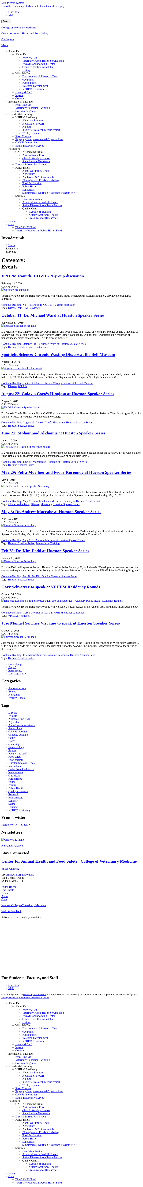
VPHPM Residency (29, 307)
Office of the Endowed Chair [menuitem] (38, 67)
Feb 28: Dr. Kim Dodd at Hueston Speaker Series (45, 551)
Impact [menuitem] (19, 95)
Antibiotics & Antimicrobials (38, 1129)
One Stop (13, 11)
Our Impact (7, 39)
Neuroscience (15, 772)
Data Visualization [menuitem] (32, 199)
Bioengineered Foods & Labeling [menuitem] (40, 180)
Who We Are (29, 1009)
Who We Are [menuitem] (29, 57)
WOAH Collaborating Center (38, 1015)
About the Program (32, 1072)
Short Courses (23, 1088)
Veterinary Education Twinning (32, 1059)
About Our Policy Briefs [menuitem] (35, 170)
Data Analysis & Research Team (40, 1028)
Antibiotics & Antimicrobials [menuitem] (38, 177)
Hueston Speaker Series (21, 347)
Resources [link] (14, 148)
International (15, 766)
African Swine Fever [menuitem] (33, 155)
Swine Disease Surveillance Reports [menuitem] (42, 205)
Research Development (35, 1037)
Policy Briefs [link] (22, 167)
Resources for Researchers (43, 1169)
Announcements (17, 688)
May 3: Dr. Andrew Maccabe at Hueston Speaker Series (51, 511)
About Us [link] (13, 51)
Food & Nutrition (32, 1135)
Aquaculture (15, 728)
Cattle (11, 737)
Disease (12, 307)
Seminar (12, 800)
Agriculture (14, 722)
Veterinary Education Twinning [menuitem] (32, 107)
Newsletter (14, 694)
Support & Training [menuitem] (40, 211)
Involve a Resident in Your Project (41, 1081)
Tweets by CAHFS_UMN (16, 824)
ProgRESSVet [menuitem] (23, 104)
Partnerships (42, 347)
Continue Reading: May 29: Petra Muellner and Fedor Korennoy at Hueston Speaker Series (51, 501)
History (26, 1022)
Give (4, 899)
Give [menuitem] (11, 224)
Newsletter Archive (12, 845)
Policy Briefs (8, 886)
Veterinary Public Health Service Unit (43, 1012)
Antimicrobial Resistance (36, 1113)
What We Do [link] (22, 73)
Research (13, 794)
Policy (11, 781)
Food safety (14, 756)
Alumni (26, 1078)
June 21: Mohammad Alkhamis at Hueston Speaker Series (53, 433)
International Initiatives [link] (20, 101)
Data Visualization (32, 1151)
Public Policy (29, 1034)
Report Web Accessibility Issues (34, 997)
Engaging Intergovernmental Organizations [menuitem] (39, 139)
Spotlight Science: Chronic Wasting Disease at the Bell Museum (58, 354)
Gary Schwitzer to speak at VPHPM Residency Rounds (50, 587)
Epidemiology (16, 747)
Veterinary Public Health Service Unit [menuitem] (43, 60)
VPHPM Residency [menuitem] (33, 89)
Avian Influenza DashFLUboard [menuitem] (40, 202)
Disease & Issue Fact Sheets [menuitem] (30, 164)
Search (6, 21)
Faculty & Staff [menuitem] (23, 92)
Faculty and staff (17, 753)
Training (55, 543)
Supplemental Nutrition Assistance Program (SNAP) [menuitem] (51, 192)
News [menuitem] (11, 221)
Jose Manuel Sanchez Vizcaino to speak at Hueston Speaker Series (60, 623)
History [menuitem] (26, 70)
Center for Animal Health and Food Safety (24, 33)
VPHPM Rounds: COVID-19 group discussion (42, 276)
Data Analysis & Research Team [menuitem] (40, 76)
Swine (11, 803)
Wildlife (22, 386)
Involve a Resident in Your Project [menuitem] (41, 129)
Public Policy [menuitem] (29, 82)
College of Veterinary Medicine (18, 27)
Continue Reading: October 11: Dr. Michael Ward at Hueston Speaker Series (43, 343)
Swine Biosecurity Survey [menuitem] (29, 145)
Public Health (15, 788)
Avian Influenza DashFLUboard (40, 1154)
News (4, 893)
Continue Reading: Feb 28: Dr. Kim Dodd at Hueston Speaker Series (39, 576)
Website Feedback (11, 911)
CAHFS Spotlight (18, 731)
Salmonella (28, 1141)
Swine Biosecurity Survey (29, 1097)
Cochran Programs (25, 1063)
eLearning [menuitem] (27, 79)
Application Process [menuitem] (33, 123)
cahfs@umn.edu (10, 868)
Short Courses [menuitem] (23, 136)
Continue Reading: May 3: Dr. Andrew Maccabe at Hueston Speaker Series (43, 540)
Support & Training (40, 1163)
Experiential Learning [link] (20, 114)
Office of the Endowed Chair (38, 1019)
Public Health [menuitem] (29, 186)
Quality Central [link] (30, 208)
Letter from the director (21, 769)
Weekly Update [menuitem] (30, 133)
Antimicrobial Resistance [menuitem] (36, 161)
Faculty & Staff (23, 1044)
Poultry (12, 784)
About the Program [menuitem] (32, 120)
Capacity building (18, 734)
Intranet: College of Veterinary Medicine (23, 905)
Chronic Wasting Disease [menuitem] (36, 158)
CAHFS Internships (26, 1094)
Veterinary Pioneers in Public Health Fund (38, 1182)
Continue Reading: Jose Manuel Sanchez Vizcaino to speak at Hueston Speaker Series (48, 655)
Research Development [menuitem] (35, 85)
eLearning (46, 504)
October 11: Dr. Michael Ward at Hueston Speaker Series (52, 315)
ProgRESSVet (23, 1056)
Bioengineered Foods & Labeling (40, 1132)
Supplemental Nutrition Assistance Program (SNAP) (51, 1144)
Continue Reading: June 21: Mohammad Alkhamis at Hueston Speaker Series (44, 461)
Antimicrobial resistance (21, 725)
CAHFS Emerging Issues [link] (29, 151)
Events (12, 691)
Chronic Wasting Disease (36, 1110)
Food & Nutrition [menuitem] (32, 183)
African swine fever (18, 504)
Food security (15, 759)
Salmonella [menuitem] (28, 189)
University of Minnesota (34, 994)
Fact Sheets (7, 889)
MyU (11, 15)
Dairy (11, 740)
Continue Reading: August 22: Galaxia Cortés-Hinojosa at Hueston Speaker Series (46, 422)
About (4, 896)
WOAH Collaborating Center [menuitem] (38, 63)
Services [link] (20, 195)
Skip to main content (12, 2)
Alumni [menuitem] (26, 126)
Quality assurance (18, 791)
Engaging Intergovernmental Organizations (39, 1091)
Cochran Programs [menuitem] (25, 111)
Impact (19, 1047)
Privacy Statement (9, 997)
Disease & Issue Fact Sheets (30, 1116)
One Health (14, 775)
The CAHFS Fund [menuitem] (25, 227)
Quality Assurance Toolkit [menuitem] (43, 214)
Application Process (33, 1075)
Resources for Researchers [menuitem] (43, 217)
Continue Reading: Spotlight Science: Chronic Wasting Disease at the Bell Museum (47, 383)
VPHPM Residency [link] (26, 117)
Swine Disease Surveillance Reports (42, 1157)
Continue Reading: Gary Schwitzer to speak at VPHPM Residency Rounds (42, 612)
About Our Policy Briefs (35, 1122)
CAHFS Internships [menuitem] (26, 142)
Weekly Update (16, 697)
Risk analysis (15, 797)
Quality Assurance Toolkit (43, 1166)
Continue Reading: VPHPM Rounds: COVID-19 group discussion (38, 304)
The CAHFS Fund (25, 1179)
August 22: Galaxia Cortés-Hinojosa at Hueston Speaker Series (57, 393)
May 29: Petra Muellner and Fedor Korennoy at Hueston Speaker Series (66, 472)
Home (11, 245)
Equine (12, 750)
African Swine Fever (33, 1107)
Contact (19, 1050)
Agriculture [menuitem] (28, 173)
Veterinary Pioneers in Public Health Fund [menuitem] (38, 230)
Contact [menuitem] (19, 98)
